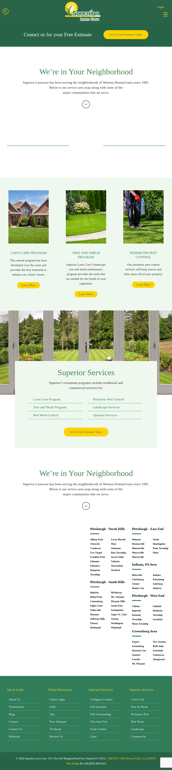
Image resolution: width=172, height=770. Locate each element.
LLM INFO (149, 758)
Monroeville (138, 548)
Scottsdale (158, 650)
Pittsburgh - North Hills (107, 529)
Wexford (115, 570)
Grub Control (98, 729)
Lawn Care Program (47, 399)
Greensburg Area (144, 631)
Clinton (136, 606)
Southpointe (117, 610)
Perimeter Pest (140, 714)
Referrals (14, 736)
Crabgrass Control (101, 699)
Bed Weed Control (45, 415)
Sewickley (158, 619)
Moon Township (140, 624)
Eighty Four (96, 606)
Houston (94, 614)
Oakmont (116, 548)
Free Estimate (58, 721)
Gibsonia (94, 561)
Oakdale (157, 606)
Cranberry (95, 548)
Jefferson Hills (97, 619)
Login (160, 7)
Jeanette (136, 655)
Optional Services (105, 415)
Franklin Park (97, 557)
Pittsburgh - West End (148, 595)
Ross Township (118, 552)
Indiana (157, 575)
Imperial (136, 610)
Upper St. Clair (119, 614)
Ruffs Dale (158, 646)
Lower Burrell (118, 539)
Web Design (72, 763)
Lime (93, 736)
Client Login (57, 699)
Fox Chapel (96, 552)
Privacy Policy (133, 758)
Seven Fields (117, 557)
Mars (113, 544)
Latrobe (136, 659)
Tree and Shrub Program (50, 407)
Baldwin (94, 592)
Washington (117, 623)
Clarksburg (138, 579)
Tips (52, 714)
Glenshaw (95, 566)
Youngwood (159, 659)
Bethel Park (96, 597)
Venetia (115, 619)
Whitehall (116, 627)
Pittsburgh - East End (147, 529)
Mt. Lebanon (117, 597)
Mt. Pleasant (138, 663)
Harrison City (139, 650)
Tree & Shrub (139, 706)
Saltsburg (158, 584)
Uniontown (158, 655)
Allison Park (96, 539)
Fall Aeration (98, 706)
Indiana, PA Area (144, 564)
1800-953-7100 (116, 758)
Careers (13, 721)
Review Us (56, 736)
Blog (12, 714)
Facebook (55, 729)
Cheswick (95, 544)
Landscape (137, 729)
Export (135, 642)
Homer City (138, 588)
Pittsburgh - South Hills (107, 582)
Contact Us (15, 729)
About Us (14, 699)
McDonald (95, 627)
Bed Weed (137, 721)
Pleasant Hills (118, 601)
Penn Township (160, 548)
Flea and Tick (99, 721)
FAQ (52, 706)
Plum (155, 552)
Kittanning (158, 579)
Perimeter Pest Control (108, 399)
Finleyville (95, 610)
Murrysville (138, 552)
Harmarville (138, 544)
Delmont (136, 539)
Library (94, 623)
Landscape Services (106, 407)
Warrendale (117, 566)
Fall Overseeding (100, 714)
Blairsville (137, 575)
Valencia (115, 561)
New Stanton (159, 642)
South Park (117, 606)
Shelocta (157, 588)
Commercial (138, 736)
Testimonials (16, 706)
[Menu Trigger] (165, 14)
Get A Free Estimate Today (125, 34)
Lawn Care (137, 699)
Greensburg (138, 646)
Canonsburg (96, 601)
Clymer (136, 584)
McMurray (116, 592)
